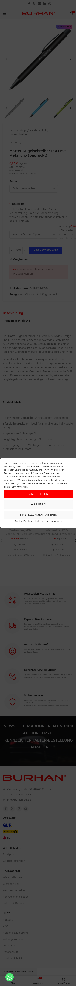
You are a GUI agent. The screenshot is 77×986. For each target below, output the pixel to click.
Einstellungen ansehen (38, 514)
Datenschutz (41, 521)
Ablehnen (38, 504)
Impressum (56, 521)
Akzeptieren (38, 494)
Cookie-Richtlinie (24, 521)
